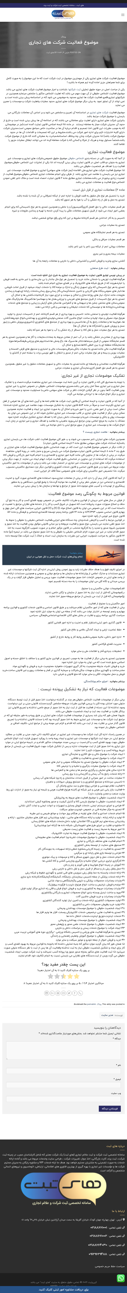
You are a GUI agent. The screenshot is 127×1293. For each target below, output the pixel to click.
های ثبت (50, 52)
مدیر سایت (107, 1015)
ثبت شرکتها (74, 89)
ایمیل (117, 1079)
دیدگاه (117, 1038)
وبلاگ (63, 37)
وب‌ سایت (116, 1093)
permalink (91, 1004)
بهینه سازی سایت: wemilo (63, 1286)
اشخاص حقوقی (76, 158)
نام (118, 1065)
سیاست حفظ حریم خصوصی (110, 1266)
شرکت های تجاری (99, 112)
